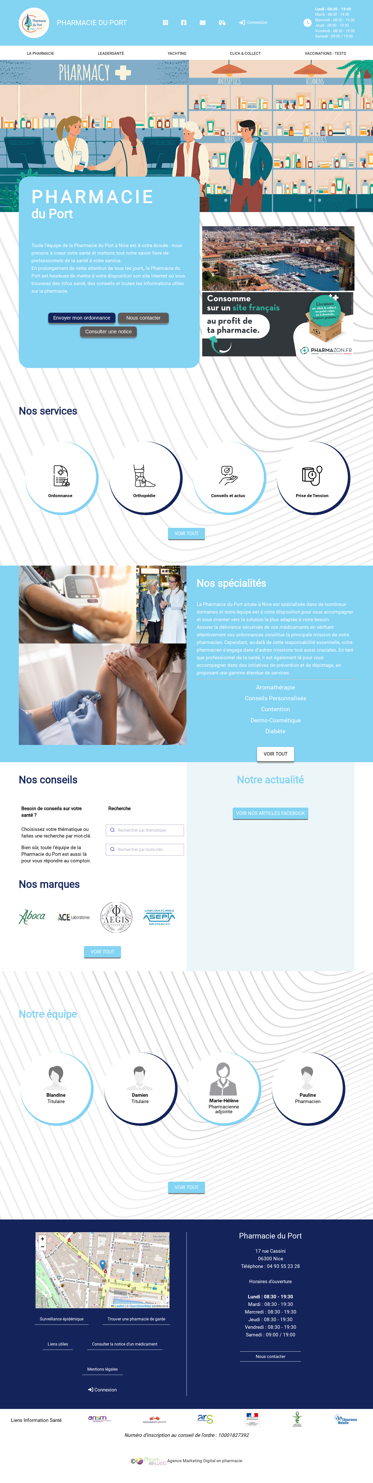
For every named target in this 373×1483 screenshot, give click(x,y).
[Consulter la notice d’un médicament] (222, 23)
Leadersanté (111, 53)
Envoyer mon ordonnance (81, 318)
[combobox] (145, 830)
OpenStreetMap (140, 1306)
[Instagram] (165, 23)
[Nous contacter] (203, 23)
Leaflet (119, 1306)
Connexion (256, 22)
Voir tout (186, 533)
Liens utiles (58, 1344)
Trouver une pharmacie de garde (136, 1319)
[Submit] (112, 830)
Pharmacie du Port (92, 23)
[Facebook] (183, 23)
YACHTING (177, 53)
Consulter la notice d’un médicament (124, 1344)
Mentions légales (102, 1369)
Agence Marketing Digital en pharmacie (204, 1460)
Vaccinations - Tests (325, 53)
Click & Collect (245, 53)
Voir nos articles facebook (270, 813)
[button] (102, 1265)
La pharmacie (40, 53)
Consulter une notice (108, 331)
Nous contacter (143, 318)
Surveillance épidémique (61, 1319)
